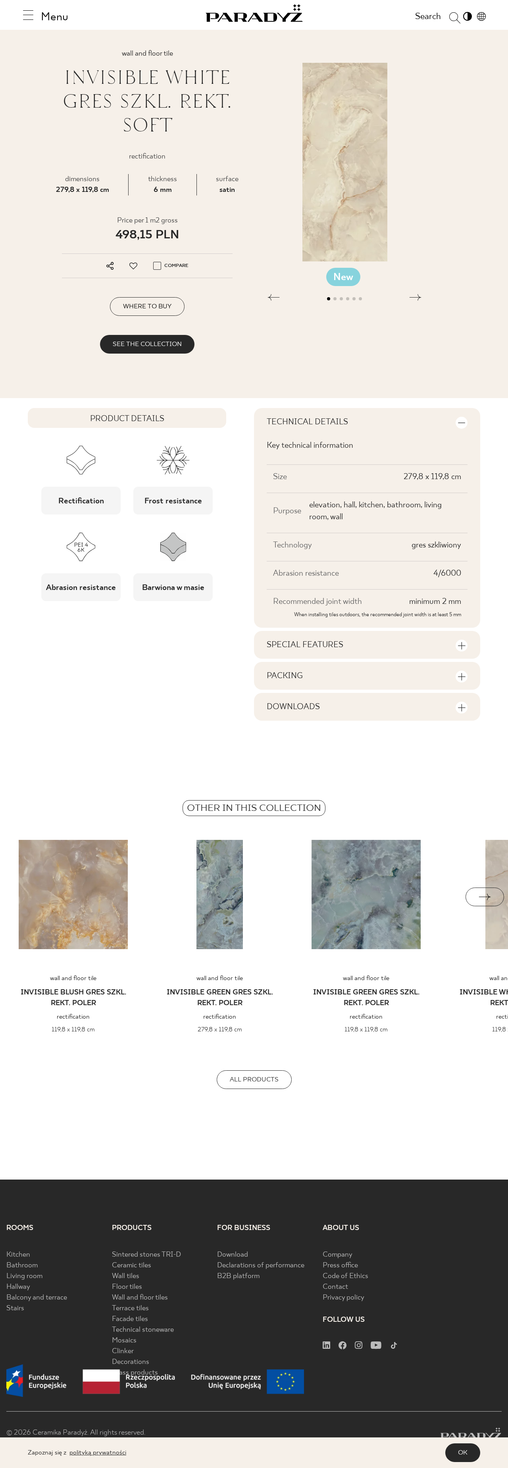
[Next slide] (485, 897)
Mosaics (124, 1340)
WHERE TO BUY (147, 306)
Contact (335, 1287)
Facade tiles (130, 1319)
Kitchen (18, 1255)
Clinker (123, 1351)
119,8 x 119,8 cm (73, 1029)
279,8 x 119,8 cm (82, 190)
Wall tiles (125, 1276)
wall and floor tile (73, 978)
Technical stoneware (143, 1330)
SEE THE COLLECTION (147, 344)
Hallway (18, 1287)
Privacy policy (343, 1298)
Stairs (15, 1308)
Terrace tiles (130, 1308)
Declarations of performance (260, 1265)
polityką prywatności (97, 1452)
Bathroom (22, 1265)
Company (337, 1255)
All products (254, 1079)
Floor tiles (127, 1287)
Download (232, 1255)
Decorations (130, 1362)
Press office (340, 1265)
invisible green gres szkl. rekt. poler (220, 998)
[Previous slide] (23, 897)
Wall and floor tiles (140, 1298)
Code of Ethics (345, 1276)
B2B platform (238, 1276)
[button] (273, 299)
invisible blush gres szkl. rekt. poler (73, 998)
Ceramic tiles (131, 1265)
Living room (24, 1276)
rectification (73, 1017)
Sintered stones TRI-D (146, 1255)
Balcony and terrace (36, 1298)
